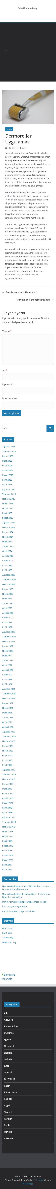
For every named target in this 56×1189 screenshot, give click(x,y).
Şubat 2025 (7, 517)
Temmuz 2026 (9, 451)
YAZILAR (9, 129)
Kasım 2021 (7, 674)
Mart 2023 (7, 598)
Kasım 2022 (7, 617)
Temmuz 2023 (9, 579)
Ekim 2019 (7, 760)
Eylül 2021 (7, 684)
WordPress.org (9, 942)
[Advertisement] (28, 52)
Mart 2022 (7, 655)
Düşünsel (9, 1032)
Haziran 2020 (8, 741)
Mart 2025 (7, 513)
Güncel (8, 1072)
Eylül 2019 (7, 765)
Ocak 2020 (7, 755)
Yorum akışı (7, 937)
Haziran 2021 (8, 698)
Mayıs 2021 (7, 703)
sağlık (7, 1105)
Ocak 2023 (7, 608)
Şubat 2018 (7, 845)
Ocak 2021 (7, 722)
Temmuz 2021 (9, 693)
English (8, 1052)
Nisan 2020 (7, 750)
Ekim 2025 (7, 479)
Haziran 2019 (8, 779)
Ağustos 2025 (8, 489)
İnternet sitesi (9, 398)
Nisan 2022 (7, 651)
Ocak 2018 (7, 850)
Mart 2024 (7, 541)
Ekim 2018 (7, 807)
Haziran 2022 (8, 641)
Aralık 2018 (7, 798)
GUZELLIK (9, 1079)
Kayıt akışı (7, 932)
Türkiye (8, 1131)
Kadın (7, 1085)
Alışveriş (8, 1019)
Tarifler (8, 1118)
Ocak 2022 (7, 665)
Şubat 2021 (7, 717)
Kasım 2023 (7, 560)
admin (24, 148)
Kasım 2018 (7, 803)
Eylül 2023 (7, 570)
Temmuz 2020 (9, 736)
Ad (4, 370)
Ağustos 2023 (8, 574)
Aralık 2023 (7, 555)
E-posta (7, 384)
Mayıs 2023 (7, 589)
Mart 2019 (7, 788)
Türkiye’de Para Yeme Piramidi (33, 299)
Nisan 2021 (7, 708)
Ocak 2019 (7, 793)
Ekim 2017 (7, 864)
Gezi (6, 1065)
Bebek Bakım (11, 1026)
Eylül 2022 (7, 627)
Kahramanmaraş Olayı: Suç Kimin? (18, 911)
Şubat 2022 (7, 660)
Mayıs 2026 (7, 456)
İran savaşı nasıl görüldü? (14, 906)
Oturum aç (7, 928)
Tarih (7, 1125)
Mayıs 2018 (7, 831)
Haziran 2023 (8, 584)
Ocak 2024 (7, 551)
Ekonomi (9, 1046)
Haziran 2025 (8, 498)
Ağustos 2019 (8, 769)
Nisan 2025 (7, 508)
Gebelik (8, 1059)
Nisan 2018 (7, 836)
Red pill (8, 1098)
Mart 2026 (7, 460)
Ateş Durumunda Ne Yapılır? (21, 292)
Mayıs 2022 (7, 646)
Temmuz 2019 (9, 774)
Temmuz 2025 (9, 494)
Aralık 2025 (7, 470)
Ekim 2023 (7, 565)
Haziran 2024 (8, 527)
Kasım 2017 (7, 860)
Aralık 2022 (7, 612)
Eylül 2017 (7, 869)
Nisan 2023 (7, 593)
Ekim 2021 (7, 679)
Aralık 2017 (7, 855)
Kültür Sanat (11, 1092)
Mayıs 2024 (7, 532)
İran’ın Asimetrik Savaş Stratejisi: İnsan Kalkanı (24, 901)
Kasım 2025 (7, 475)
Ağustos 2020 (8, 731)
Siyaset (8, 1112)
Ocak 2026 (7, 465)
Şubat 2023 (7, 603)
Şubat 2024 (7, 546)
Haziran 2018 (8, 826)
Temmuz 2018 (9, 822)
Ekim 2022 (7, 622)
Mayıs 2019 (7, 784)
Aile (6, 1013)
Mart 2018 (7, 841)
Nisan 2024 (7, 536)
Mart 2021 (7, 712)
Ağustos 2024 (8, 522)
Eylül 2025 (7, 484)
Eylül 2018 (7, 812)
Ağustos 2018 (8, 817)
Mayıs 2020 (7, 746)
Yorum (6, 331)
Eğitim (7, 1039)
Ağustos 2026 (8, 446)
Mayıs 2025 (7, 503)
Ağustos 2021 (8, 689)
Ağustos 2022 (8, 632)
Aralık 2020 (7, 727)
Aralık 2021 (7, 670)
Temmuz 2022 (9, 636)
